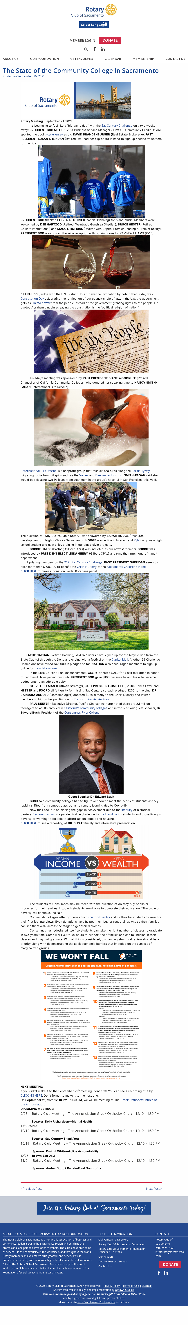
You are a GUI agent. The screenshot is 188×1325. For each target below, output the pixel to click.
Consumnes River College (82, 712)
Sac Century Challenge (117, 125)
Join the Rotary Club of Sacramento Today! (94, 1208)
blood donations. (46, 668)
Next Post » (154, 1189)
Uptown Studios (124, 1290)
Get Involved (81, 59)
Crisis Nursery (87, 567)
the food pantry (99, 917)
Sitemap (147, 1285)
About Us (11, 59)
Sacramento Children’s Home (127, 567)
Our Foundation (44, 59)
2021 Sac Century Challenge (83, 562)
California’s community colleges (85, 708)
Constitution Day (32, 299)
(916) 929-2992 (164, 1248)
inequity (126, 810)
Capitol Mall (120, 659)
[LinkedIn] (103, 49)
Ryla (137, 540)
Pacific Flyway (141, 471)
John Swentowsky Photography (96, 1302)
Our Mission (105, 1256)
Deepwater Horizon (108, 475)
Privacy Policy (112, 1285)
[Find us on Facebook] (159, 1273)
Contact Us (175, 59)
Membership (143, 59)
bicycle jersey (54, 134)
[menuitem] (82, 40)
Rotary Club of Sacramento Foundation (121, 1244)
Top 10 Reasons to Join (112, 1261)
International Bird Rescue (39, 471)
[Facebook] (94, 49)
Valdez (83, 475)
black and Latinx (111, 814)
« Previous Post (31, 1189)
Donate (110, 40)
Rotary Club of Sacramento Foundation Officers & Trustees (121, 1250)
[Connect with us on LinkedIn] (166, 1273)
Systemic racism (44, 814)
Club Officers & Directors (113, 1239)
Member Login (82, 40)
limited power (41, 303)
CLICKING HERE (31, 1095)
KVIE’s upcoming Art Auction (89, 699)
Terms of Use (131, 1285)
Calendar (113, 59)
